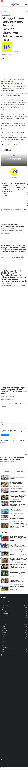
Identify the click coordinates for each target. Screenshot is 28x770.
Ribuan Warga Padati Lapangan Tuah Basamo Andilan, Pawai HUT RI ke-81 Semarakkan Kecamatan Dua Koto (18, 546)
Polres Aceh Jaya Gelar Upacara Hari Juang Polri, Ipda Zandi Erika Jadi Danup (18, 477)
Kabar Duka (4, 617)
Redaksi (2, 761)
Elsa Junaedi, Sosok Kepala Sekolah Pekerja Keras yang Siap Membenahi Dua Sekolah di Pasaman (18, 538)
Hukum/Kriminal (5, 613)
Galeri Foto (4, 611)
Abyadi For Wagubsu (6, 601)
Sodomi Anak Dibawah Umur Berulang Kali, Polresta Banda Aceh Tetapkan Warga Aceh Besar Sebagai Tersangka (18, 525)
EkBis (3, 609)
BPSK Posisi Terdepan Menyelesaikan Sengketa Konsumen (16, 511)
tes (14, 466)
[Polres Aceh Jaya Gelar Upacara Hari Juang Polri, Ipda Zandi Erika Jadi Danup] (4, 477)
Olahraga (4, 628)
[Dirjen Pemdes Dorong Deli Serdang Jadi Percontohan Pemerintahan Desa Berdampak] (4, 490)
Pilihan (3, 634)
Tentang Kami (4, 759)
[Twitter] (1, 767)
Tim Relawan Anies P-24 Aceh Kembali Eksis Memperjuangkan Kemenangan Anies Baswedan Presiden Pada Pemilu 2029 (17, 573)
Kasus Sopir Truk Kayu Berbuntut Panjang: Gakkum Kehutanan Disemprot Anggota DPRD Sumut (18, 496)
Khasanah (4, 619)
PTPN (3, 643)
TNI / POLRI (4, 645)
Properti (3, 641)
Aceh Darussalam (6, 603)
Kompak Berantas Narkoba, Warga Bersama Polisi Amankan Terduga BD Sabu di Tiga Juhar (18, 560)
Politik (3, 636)
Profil (3, 638)
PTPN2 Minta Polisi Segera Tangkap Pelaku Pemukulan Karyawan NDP (12, 458)
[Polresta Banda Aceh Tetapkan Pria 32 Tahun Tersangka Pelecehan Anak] (4, 484)
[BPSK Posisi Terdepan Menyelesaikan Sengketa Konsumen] (4, 511)
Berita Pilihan (5, 605)
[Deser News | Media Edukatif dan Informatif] (14, 4)
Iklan (2, 764)
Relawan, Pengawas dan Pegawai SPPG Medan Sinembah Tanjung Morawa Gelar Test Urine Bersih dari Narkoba (18, 517)
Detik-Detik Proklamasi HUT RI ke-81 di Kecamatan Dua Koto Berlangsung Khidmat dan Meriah (18, 553)
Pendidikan (4, 630)
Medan (3, 622)
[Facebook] (0, 767)
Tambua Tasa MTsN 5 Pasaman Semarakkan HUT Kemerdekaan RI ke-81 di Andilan (18, 588)
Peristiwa (4, 632)
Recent (7, 471)
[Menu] (26, 4)
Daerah (3, 607)
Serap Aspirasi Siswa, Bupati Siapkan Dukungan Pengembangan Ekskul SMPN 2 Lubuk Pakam (17, 581)
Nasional (4, 624)
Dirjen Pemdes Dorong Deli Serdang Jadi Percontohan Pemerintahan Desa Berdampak (17, 490)
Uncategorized (5, 647)
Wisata (3, 651)
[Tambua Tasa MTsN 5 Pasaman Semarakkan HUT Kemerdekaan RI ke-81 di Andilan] (4, 588)
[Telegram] (3, 767)
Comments (20, 471)
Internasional (4, 615)
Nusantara (4, 626)
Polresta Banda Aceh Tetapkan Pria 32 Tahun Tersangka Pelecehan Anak (17, 484)
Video (3, 649)
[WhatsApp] (2, 767)
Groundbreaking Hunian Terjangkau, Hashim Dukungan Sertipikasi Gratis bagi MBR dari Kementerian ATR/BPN (17, 503)
